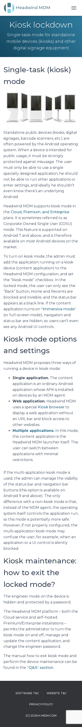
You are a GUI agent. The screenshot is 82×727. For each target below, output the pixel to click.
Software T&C (27, 693)
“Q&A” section (40, 667)
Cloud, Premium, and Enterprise (40, 212)
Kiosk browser (51, 407)
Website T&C (57, 693)
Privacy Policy (41, 704)
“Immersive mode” (58, 309)
